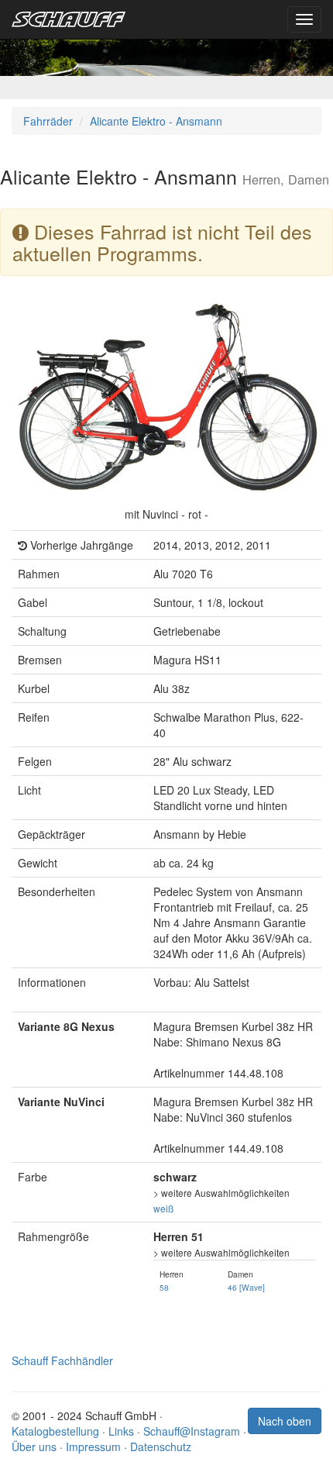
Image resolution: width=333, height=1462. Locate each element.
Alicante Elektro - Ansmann (156, 121)
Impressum (93, 1446)
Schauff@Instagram (191, 1431)
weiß (163, 1208)
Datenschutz (160, 1446)
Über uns (34, 1446)
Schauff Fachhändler (62, 1360)
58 (164, 1287)
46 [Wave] (246, 1287)
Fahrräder (48, 121)
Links (121, 1431)
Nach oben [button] (284, 1421)
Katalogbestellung (55, 1431)
